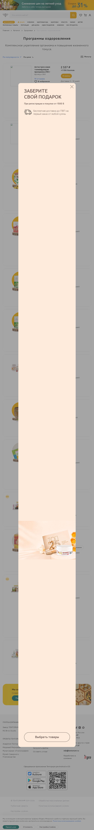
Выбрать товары (47, 737)
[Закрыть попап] (72, 86)
